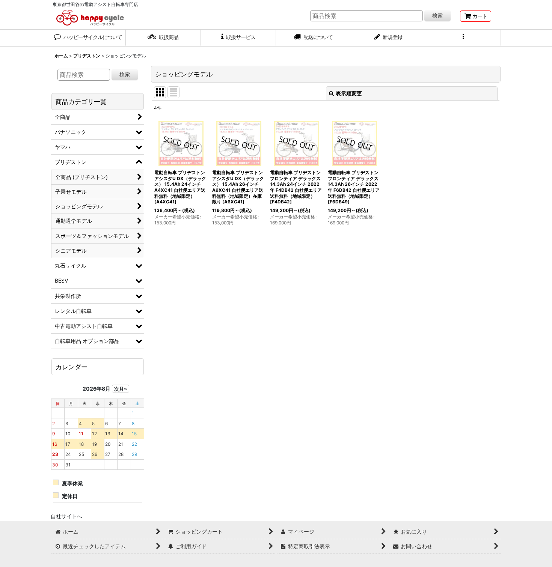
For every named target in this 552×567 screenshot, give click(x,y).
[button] (463, 38)
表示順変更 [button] (349, 93)
